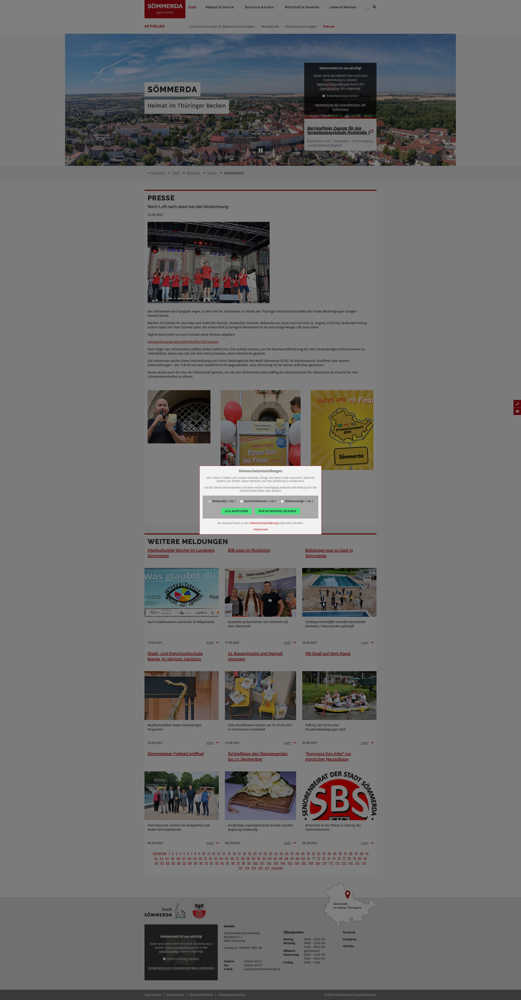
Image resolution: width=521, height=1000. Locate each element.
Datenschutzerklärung (264, 523)
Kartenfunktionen (255, 501)
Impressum (260, 529)
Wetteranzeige (294, 501)
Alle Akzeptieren (236, 511)
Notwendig (219, 501)
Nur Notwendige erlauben (277, 511)
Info (231, 501)
